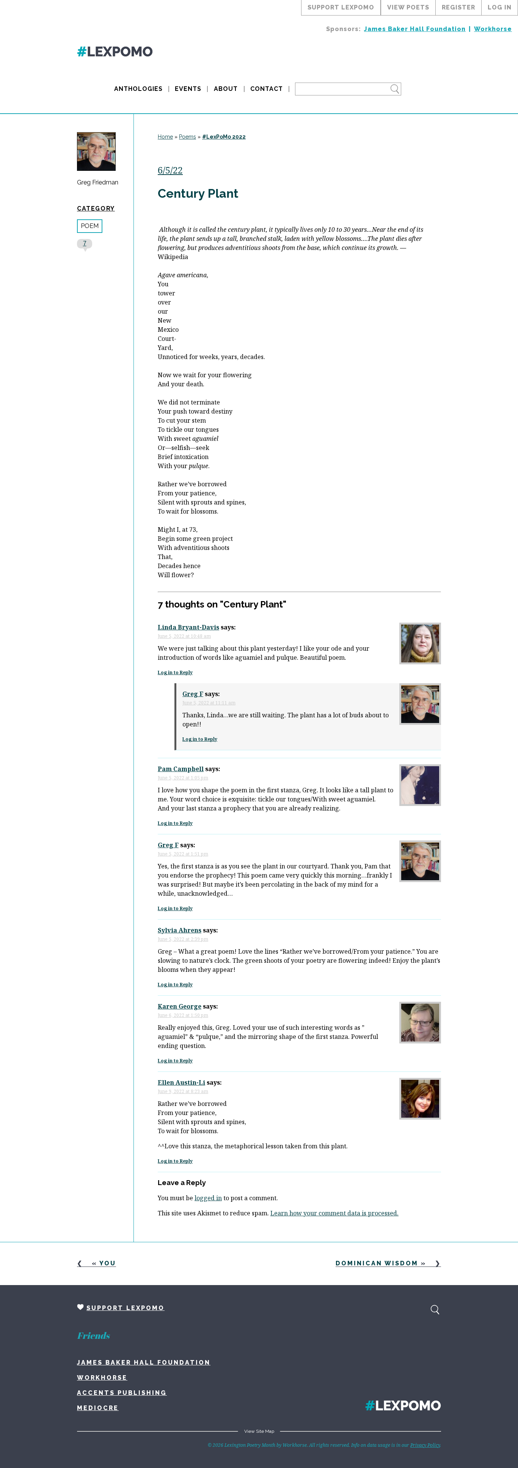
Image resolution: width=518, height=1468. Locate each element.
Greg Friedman (97, 182)
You (107, 1263)
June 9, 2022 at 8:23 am (183, 1091)
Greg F (192, 694)
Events (188, 88)
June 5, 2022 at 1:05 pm (183, 778)
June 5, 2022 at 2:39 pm (183, 939)
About (226, 88)
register (458, 7)
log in (500, 7)
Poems (187, 137)
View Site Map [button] (259, 1431)
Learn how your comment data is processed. (334, 1213)
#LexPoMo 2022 (224, 137)
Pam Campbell (181, 769)
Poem (90, 226)
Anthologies (138, 88)
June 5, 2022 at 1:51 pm (183, 854)
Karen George (179, 1006)
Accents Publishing (122, 1392)
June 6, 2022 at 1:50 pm (183, 1015)
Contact (266, 88)
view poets (408, 7)
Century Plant (198, 193)
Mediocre (98, 1408)
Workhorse (493, 29)
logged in (208, 1198)
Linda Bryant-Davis (188, 627)
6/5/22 (170, 170)
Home (165, 137)
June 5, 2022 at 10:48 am (184, 636)
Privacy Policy (425, 1445)
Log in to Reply (175, 672)
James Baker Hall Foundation (415, 29)
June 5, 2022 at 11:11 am (208, 703)
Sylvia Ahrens (179, 930)
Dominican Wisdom (377, 1263)
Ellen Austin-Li (181, 1082)
